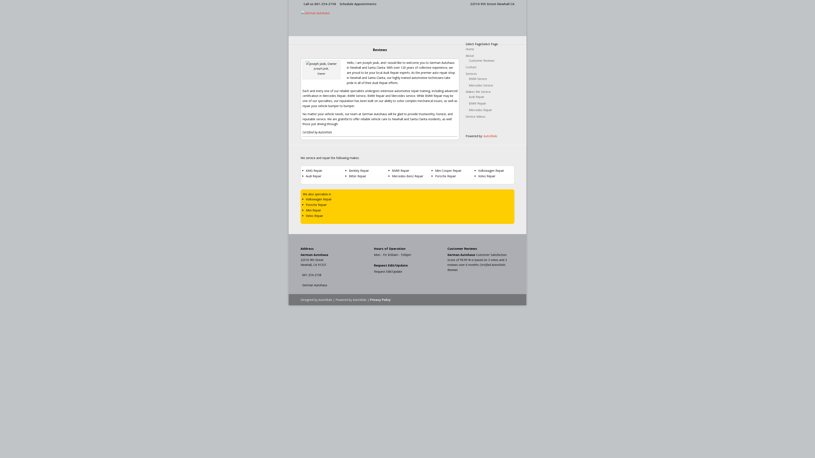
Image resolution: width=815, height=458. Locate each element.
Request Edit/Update (388, 271)
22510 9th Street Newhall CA (492, 4)
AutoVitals (490, 136)
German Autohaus (314, 285)
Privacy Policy (380, 300)
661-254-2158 (325, 4)
